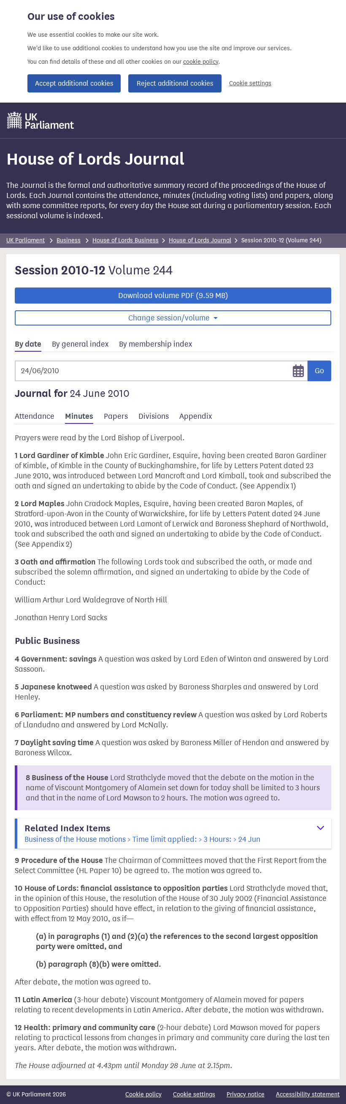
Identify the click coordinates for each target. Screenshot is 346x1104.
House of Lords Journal (200, 240)
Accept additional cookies (74, 83)
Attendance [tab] (34, 416)
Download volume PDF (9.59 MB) (173, 295)
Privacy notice (246, 1094)
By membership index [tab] (155, 344)
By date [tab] (28, 344)
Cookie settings (250, 83)
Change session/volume (169, 318)
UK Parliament (25, 240)
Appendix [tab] (195, 416)
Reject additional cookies (175, 83)
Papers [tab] (116, 416)
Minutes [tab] (79, 416)
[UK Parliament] (40, 120)
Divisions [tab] (153, 416)
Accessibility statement (308, 1094)
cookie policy (200, 61)
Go (319, 370)
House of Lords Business (125, 240)
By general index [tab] (80, 344)
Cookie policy (143, 1094)
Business (69, 240)
